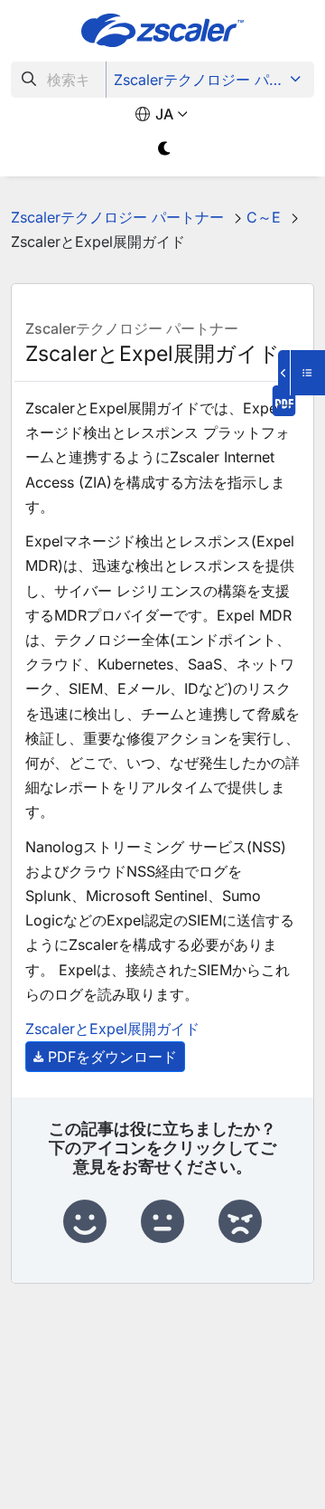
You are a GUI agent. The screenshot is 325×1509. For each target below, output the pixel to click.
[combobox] (59, 80)
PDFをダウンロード (112, 1057)
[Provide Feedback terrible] (240, 1222)
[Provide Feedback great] (85, 1222)
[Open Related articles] (301, 372)
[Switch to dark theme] (164, 149)
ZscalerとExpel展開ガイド (112, 1029)
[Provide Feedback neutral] (162, 1222)
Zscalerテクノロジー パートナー (212, 80)
